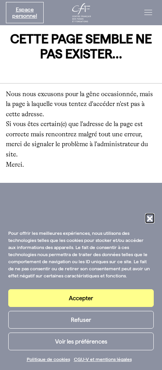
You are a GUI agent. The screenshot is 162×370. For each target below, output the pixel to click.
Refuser (81, 320)
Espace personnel (24, 12)
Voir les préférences (81, 341)
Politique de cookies (48, 359)
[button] (150, 218)
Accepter (81, 298)
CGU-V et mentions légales (103, 359)
